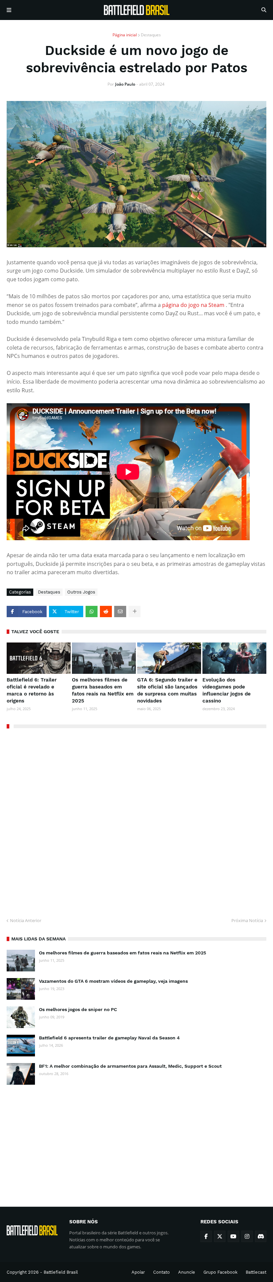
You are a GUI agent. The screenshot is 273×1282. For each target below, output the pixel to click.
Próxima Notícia (247, 920)
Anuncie (186, 1272)
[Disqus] (136, 820)
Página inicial (125, 35)
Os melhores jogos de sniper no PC (78, 1009)
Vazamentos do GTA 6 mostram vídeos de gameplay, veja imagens (113, 981)
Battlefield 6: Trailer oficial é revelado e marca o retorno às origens (32, 690)
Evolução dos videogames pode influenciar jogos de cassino (226, 690)
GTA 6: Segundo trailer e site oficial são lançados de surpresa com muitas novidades (167, 690)
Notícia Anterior (25, 920)
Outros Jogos (81, 592)
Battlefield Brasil (61, 1272)
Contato (161, 1272)
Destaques (151, 35)
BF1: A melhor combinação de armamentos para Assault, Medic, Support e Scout (130, 1066)
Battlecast (256, 1272)
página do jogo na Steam (193, 305)
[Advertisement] (136, 1139)
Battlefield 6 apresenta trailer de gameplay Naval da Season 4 (109, 1037)
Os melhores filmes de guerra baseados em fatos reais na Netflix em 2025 (103, 690)
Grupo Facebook (220, 1272)
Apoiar (138, 1272)
